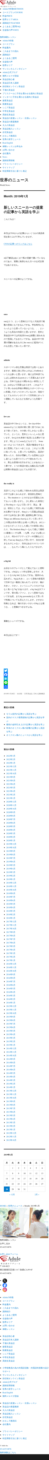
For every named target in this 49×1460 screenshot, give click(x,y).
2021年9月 (10, 777)
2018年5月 (10, 903)
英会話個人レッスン (12, 128)
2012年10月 (11, 1140)
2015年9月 (10, 1016)
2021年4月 (10, 791)
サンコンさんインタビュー (15, 68)
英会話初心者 (9, 79)
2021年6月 (10, 784)
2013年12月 (11, 1090)
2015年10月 (11, 1013)
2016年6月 (10, 985)
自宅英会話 (8, 132)
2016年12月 (11, 963)
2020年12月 (11, 801)
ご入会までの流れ (11, 51)
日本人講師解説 (39, 693)
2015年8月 (10, 1020)
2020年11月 (11, 805)
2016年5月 (10, 988)
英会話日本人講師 (11, 82)
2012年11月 (11, 1136)
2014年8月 (10, 1062)
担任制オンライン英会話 (14, 86)
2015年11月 (11, 1009)
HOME (3, 1205)
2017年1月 (10, 960)
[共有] (24, 687)
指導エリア (10, 19)
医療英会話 (8, 104)
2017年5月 (10, 946)
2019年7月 (10, 858)
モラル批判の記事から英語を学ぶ (21, 713)
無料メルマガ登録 (11, 75)
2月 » (37, 1194)
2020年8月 (10, 815)
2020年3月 (10, 833)
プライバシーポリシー (13, 164)
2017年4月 (10, 949)
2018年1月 (10, 918)
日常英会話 (28, 693)
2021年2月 (10, 794)
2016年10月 (11, 970)
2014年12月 (11, 1048)
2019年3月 (10, 872)
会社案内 (7, 153)
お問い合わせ (9, 149)
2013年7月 (10, 1108)
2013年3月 (10, 1122)
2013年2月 (10, 1126)
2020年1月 (10, 840)
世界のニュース (15, 1205)
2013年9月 (10, 1101)
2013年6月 (10, 1111)
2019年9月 (10, 851)
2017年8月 (10, 935)
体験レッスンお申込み (13, 146)
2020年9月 (10, 812)
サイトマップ (9, 167)
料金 (7, 15)
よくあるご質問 (11, 26)
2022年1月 (10, 762)
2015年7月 (10, 1023)
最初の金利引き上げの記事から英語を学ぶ (25, 724)
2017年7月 (10, 939)
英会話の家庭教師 (11, 121)
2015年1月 (10, 1045)
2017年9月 (10, 932)
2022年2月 (10, 759)
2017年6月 (10, 942)
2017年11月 (11, 925)
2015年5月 (10, 1030)
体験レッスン (9, 1329)
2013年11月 (11, 1094)
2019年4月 (10, 868)
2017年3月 (10, 953)
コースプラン (13, 12)
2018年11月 (11, 886)
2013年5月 (10, 1115)
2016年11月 (11, 967)
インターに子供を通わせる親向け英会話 (21, 97)
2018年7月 (10, 896)
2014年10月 (11, 1055)
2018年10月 (11, 889)
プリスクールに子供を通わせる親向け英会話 (23, 93)
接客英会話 (8, 100)
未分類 (19, 693)
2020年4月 (10, 829)
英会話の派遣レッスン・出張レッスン (20, 118)
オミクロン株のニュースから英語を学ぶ (24, 735)
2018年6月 (10, 900)
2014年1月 (10, 1087)
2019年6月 (10, 861)
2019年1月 (10, 879)
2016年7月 (10, 981)
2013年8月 (10, 1104)
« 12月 (12, 1194)
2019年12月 (11, 844)
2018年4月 (10, 907)
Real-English (8, 142)
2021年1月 (10, 798)
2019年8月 (10, 854)
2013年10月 (11, 1097)
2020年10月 (11, 808)
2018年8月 (10, 893)
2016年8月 (10, 978)
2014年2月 (10, 1083)
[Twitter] (24, 671)
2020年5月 (10, 826)
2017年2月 (10, 956)
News (5, 156)
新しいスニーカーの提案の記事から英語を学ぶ (23, 209)
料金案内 (7, 47)
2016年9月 (10, 974)
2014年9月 (10, 1059)
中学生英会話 (9, 111)
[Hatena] (24, 679)
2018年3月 (10, 911)
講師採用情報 (9, 160)
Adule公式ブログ (10, 72)
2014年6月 (10, 1069)
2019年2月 (10, 875)
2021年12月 (11, 766)
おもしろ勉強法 (10, 135)
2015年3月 (10, 1037)
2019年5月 (10, 865)
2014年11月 (11, 1052)
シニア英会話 (9, 107)
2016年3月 (10, 995)
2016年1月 (10, 1002)
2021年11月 (11, 770)
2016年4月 (10, 992)
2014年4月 (10, 1076)
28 (7, 1189)
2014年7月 (10, 1066)
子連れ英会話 (9, 90)
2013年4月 (10, 1119)
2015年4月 (10, 1034)
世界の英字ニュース (12, 139)
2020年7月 (10, 819)
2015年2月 (10, 1041)
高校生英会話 (9, 114)
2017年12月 (11, 921)
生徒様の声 (11, 30)
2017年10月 (11, 928)
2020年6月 (10, 822)
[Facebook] (24, 675)
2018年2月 (10, 914)
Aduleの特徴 (13, 8)
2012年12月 (11, 1133)
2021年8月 (10, 780)
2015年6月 (10, 1027)
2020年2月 (10, 837)
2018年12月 (11, 882)
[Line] (24, 683)
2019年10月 (11, 847)
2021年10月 (11, 773)
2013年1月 (10, 1129)
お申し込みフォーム (9, 1254)
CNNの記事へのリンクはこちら (18, 243)
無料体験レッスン (8, 37)
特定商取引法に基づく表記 (15, 171)
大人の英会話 (9, 125)
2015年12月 (11, 1006)
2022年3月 (10, 755)
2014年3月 (10, 1080)
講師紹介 (11, 23)
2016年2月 (10, 999)
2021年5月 (10, 787)
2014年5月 (10, 1073)
